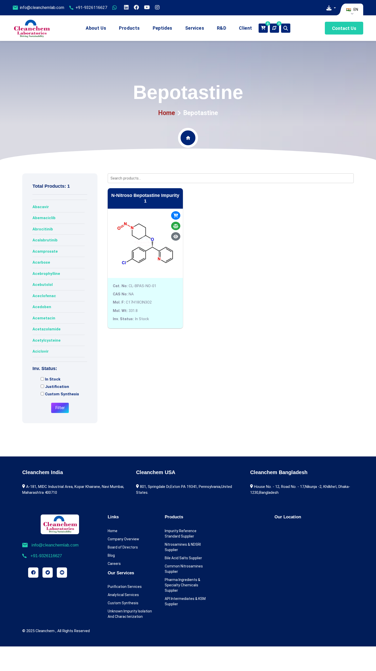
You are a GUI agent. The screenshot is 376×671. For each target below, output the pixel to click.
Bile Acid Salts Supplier (183, 558)
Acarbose (41, 262)
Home (166, 113)
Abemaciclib (44, 218)
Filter (60, 407)
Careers (114, 564)
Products (129, 28)
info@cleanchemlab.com (42, 7)
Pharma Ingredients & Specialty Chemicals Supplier (182, 585)
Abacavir (40, 207)
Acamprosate (45, 251)
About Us (96, 28)
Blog (111, 555)
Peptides (162, 28)
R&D (221, 28)
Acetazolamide (46, 329)
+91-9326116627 (91, 7)
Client (245, 28)
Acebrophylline (46, 273)
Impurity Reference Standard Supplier (180, 533)
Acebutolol (42, 284)
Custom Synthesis (123, 603)
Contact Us (344, 28)
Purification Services (125, 587)
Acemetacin (43, 318)
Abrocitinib (42, 229)
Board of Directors (123, 547)
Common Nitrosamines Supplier (184, 569)
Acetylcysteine (46, 340)
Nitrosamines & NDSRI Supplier (183, 547)
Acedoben (41, 307)
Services (194, 28)
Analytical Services (123, 595)
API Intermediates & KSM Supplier (185, 601)
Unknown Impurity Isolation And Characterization (130, 614)
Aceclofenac (44, 296)
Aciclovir (40, 351)
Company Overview (123, 539)
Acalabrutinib (45, 240)
